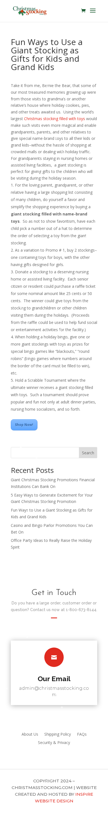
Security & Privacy (54, 743)
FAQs (82, 734)
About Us (30, 734)
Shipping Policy (57, 734)
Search (88, 452)
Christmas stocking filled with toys (54, 118)
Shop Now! (24, 424)
